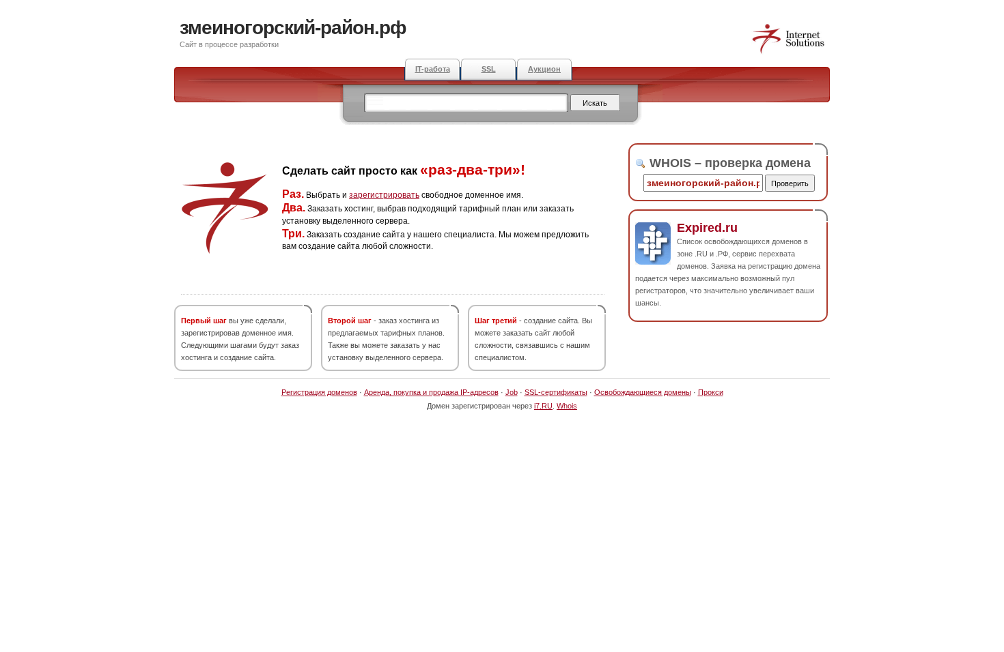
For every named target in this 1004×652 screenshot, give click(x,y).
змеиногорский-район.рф (293, 27)
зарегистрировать (384, 195)
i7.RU (543, 406)
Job (511, 392)
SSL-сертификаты (556, 392)
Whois (567, 406)
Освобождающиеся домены (642, 392)
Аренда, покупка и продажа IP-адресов (431, 392)
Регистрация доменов (319, 392)
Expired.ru (707, 228)
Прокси (710, 392)
